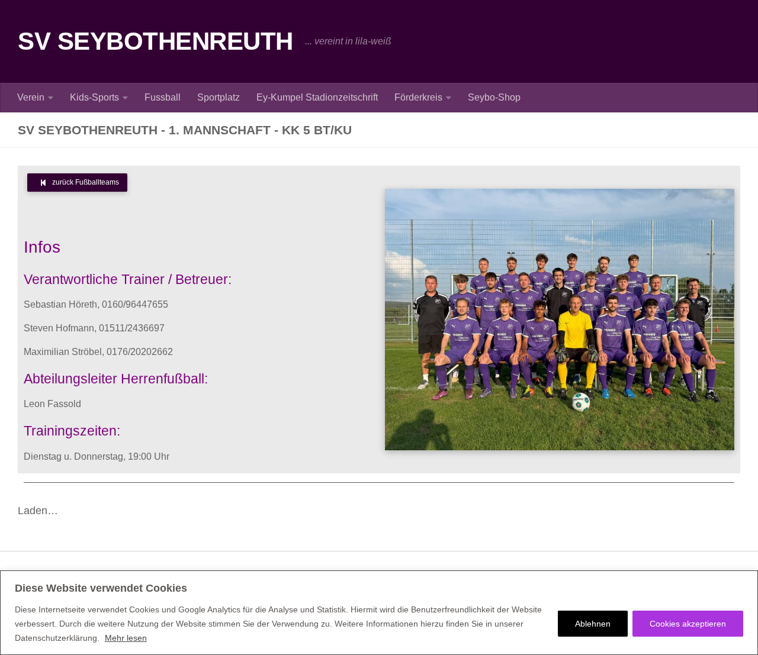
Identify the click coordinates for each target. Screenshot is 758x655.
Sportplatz (218, 97)
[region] (379, 612)
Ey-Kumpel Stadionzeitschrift (317, 97)
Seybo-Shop (494, 97)
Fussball (162, 97)
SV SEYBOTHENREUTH (155, 41)
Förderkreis (418, 97)
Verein (30, 97)
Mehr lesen (126, 638)
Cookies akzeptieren (688, 623)
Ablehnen (593, 623)
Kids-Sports (94, 97)
